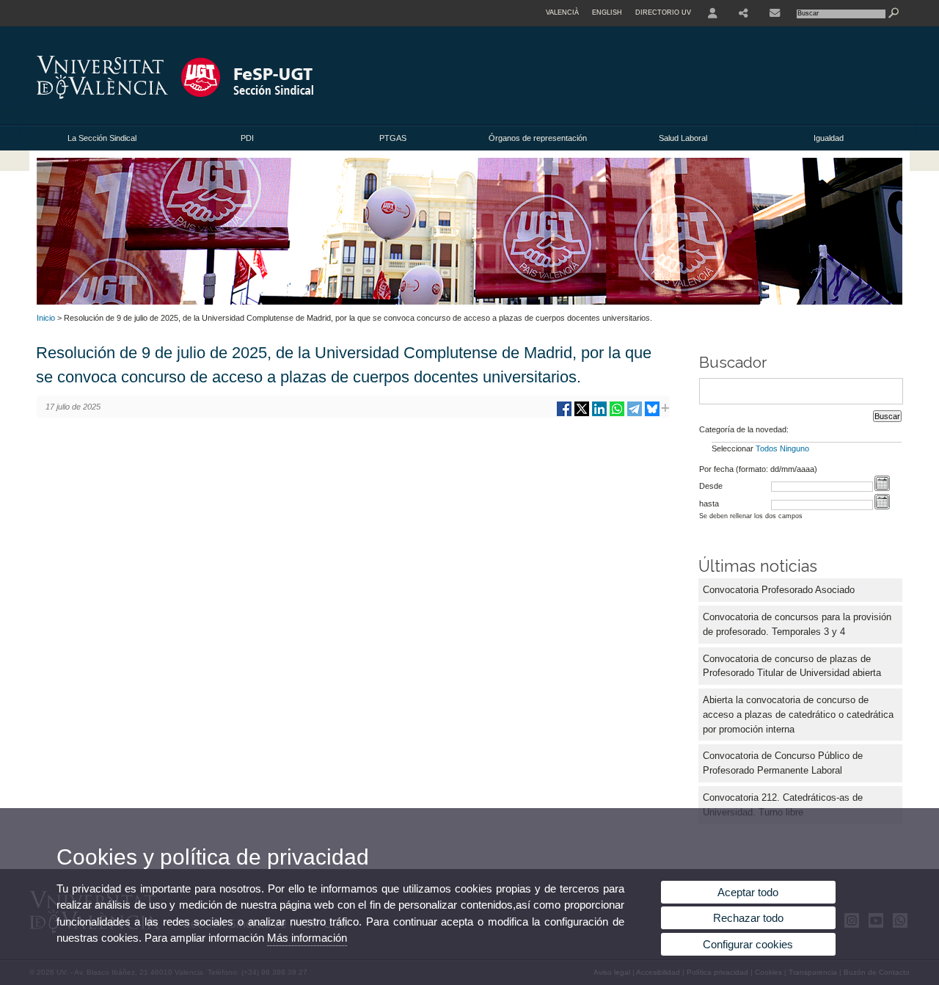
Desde (711, 485)
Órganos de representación (538, 138)
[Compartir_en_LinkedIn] (599, 414)
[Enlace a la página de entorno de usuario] (712, 13)
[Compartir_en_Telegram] (634, 414)
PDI (247, 138)
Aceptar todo (747, 892)
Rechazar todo (748, 918)
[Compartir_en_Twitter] (582, 414)
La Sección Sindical (101, 138)
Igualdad (829, 138)
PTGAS (392, 138)
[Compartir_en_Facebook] (564, 414)
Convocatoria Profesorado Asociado (779, 589)
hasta (709, 503)
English (607, 12)
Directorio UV (663, 12)
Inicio (46, 317)
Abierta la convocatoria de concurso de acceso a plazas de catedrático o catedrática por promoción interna (798, 714)
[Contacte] (775, 13)
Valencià (562, 12)
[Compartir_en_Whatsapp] (617, 414)
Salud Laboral (683, 138)
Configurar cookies (748, 944)
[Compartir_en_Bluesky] (652, 414)
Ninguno (794, 448)
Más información (307, 937)
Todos (767, 448)
